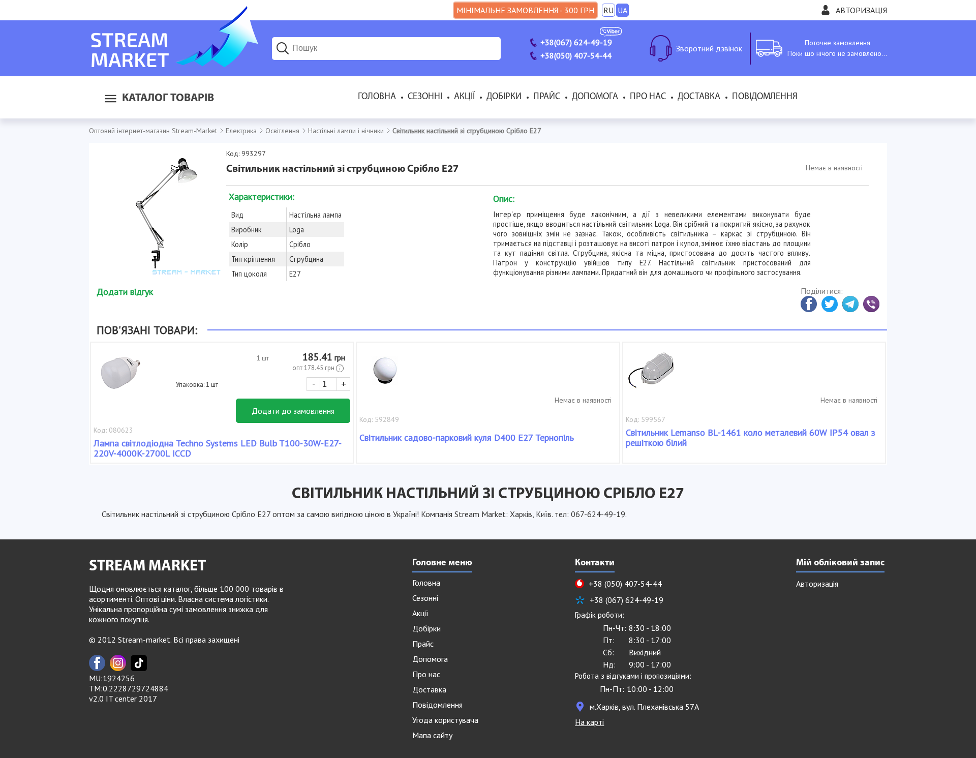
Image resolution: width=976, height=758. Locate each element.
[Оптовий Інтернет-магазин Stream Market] (173, 64)
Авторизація (861, 10)
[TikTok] (139, 663)
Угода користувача (445, 720)
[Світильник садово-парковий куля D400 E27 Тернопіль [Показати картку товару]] (384, 375)
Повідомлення (765, 97)
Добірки (504, 97)
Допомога (595, 97)
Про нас (648, 97)
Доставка (699, 97)
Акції (464, 97)
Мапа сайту (432, 735)
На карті (589, 722)
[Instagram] (118, 663)
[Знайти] (282, 48)
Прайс (546, 97)
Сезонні (425, 97)
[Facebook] (97, 663)
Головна (377, 97)
